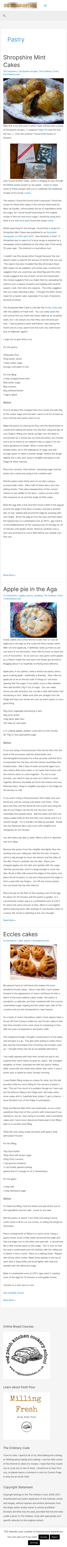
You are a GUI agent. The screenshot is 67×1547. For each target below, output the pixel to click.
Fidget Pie (43, 129)
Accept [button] (43, 1537)
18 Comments (10, 71)
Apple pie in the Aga (30, 589)
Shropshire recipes (28, 71)
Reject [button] (55, 1537)
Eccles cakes (20, 934)
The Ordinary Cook (48, 71)
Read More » (9, 575)
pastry (30, 595)
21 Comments (10, 595)
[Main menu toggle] (45, 5)
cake (20, 940)
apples (22, 595)
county (27, 193)
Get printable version (13, 1293)
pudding (38, 595)
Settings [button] (34, 1542)
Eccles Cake (51, 307)
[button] (4, 16)
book (22, 220)
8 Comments (9, 940)
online (50, 220)
